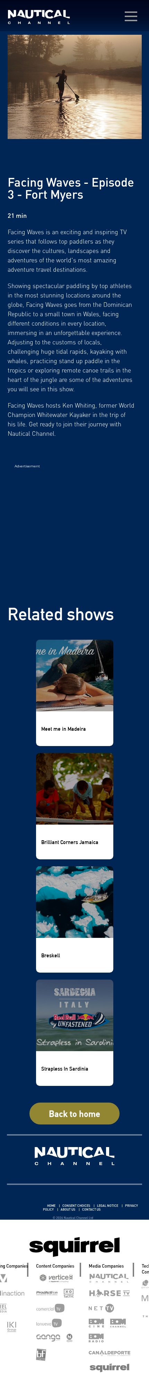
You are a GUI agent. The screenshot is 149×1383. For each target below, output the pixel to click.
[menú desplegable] (131, 16)
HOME (51, 1206)
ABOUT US (68, 1209)
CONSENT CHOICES (76, 1206)
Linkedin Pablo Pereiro (26, 1206)
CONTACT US (91, 1209)
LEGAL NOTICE (108, 1206)
